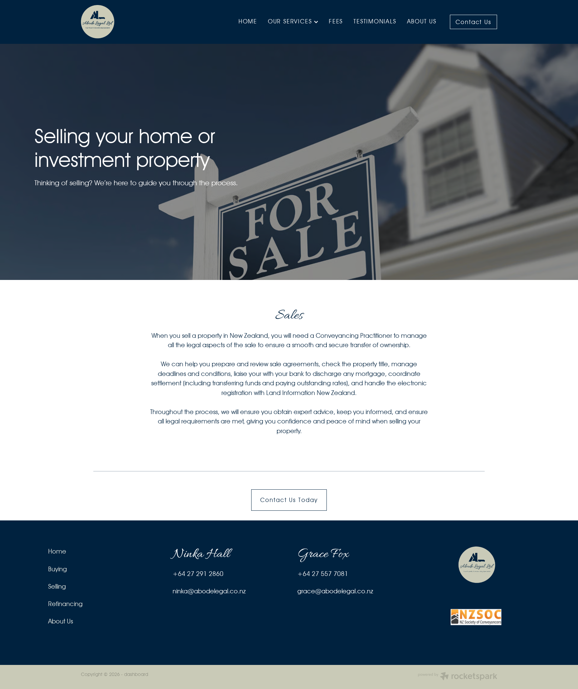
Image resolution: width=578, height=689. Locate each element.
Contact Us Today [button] (289, 499)
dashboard (136, 674)
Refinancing (65, 603)
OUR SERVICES (291, 21)
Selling (57, 586)
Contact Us (474, 21)
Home (57, 551)
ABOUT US (422, 21)
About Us (60, 621)
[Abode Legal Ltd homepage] (122, 21)
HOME (247, 21)
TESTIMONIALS (375, 21)
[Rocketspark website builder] (457, 677)
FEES (336, 21)
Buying (57, 569)
